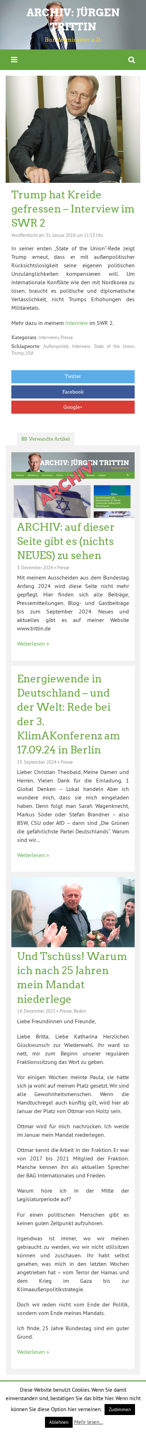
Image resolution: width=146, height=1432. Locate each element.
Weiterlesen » (33, 643)
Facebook (73, 392)
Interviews (49, 337)
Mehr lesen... (88, 1422)
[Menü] (14, 59)
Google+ (73, 407)
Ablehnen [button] (58, 1422)
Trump (17, 353)
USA (30, 353)
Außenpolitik (55, 346)
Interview (76, 322)
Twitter (73, 376)
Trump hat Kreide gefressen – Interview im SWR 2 (73, 209)
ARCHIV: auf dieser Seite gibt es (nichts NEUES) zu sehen (66, 541)
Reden (80, 1011)
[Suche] (131, 59)
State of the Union (114, 346)
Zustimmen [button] (120, 1409)
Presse (67, 337)
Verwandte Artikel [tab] (49, 439)
